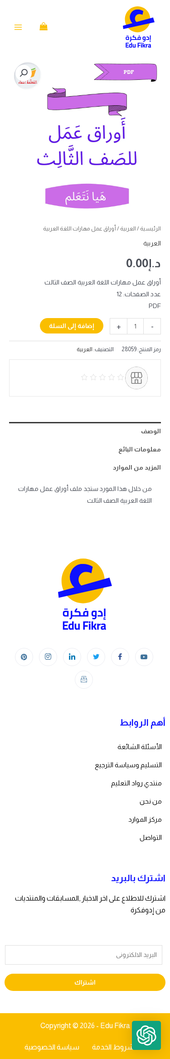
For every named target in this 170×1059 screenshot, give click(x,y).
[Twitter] (96, 657)
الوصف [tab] (151, 431)
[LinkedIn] (72, 657)
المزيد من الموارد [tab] (137, 467)
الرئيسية (150, 228)
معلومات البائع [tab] (139, 449)
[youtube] (144, 657)
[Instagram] (48, 657)
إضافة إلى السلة (71, 325)
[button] (23, 73)
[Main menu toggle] (18, 27)
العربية (128, 228)
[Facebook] (120, 657)
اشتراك (85, 982)
